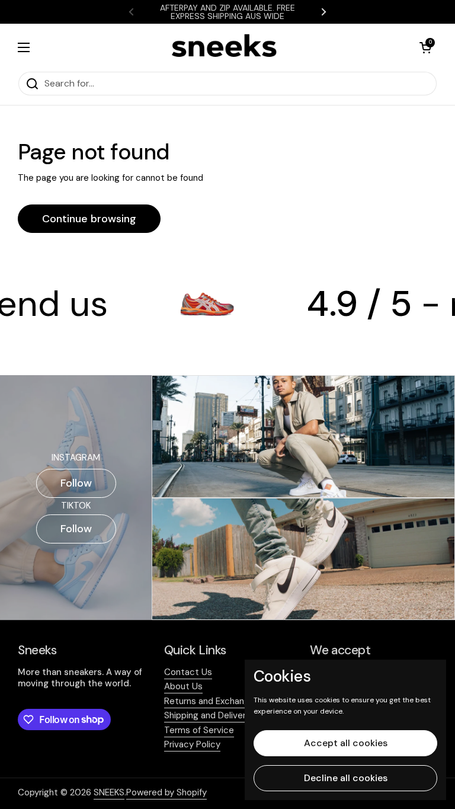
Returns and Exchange (209, 701)
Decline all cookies (345, 778)
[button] (425, 47)
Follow (76, 483)
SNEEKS (109, 792)
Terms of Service (199, 730)
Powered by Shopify (166, 792)
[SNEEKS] (224, 47)
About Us (183, 686)
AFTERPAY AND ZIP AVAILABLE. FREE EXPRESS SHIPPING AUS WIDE (227, 12)
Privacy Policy (192, 744)
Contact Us (188, 672)
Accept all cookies (345, 743)
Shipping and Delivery (207, 715)
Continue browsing (89, 219)
